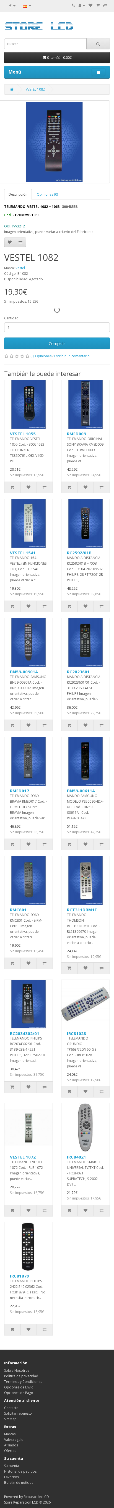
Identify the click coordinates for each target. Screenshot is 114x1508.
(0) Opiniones (40, 356)
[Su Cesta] (98, 5)
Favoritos (11, 1477)
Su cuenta (11, 1465)
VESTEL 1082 (35, 89)
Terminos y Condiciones (23, 1381)
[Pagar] (105, 5)
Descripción (18, 194)
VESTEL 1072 (23, 1157)
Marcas (9, 1434)
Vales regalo (14, 1439)
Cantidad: (11, 318)
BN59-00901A (24, 671)
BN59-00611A (81, 790)
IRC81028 (76, 1033)
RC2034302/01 (24, 1033)
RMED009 (76, 433)
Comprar (57, 343)
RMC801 (18, 909)
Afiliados (11, 1445)
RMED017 (19, 790)
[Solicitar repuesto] (90, 5)
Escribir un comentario (72, 356)
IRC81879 (19, 1276)
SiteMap (10, 1419)
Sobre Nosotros (16, 1370)
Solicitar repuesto (18, 1413)
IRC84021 (76, 1157)
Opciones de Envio (18, 1387)
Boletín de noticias (18, 1482)
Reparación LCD (36, 1496)
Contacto (11, 1407)
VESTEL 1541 (23, 552)
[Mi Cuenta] (82, 5)
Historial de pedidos (20, 1471)
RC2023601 (78, 671)
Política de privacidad (21, 1376)
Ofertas (10, 1450)
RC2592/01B (79, 552)
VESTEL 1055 (23, 433)
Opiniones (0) (47, 194)
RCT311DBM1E (82, 909)
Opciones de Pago (18, 1392)
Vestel (20, 268)
